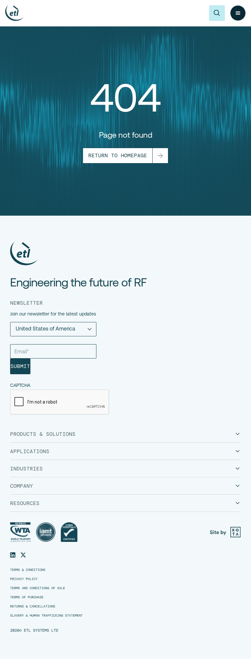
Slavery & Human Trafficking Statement (46, 616)
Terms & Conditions (27, 570)
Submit (20, 366)
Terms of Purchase (26, 597)
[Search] (217, 13)
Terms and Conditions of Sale (37, 588)
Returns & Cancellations (32, 606)
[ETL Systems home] (14, 13)
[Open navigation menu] (238, 13)
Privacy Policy (24, 579)
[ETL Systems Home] (78, 253)
